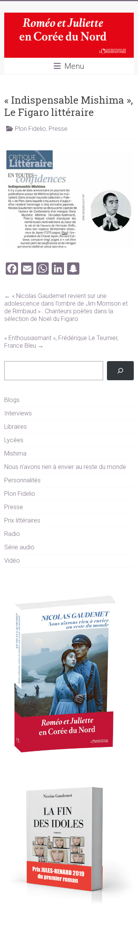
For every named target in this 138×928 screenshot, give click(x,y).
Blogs (12, 400)
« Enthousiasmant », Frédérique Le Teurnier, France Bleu (61, 341)
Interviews (18, 413)
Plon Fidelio (30, 128)
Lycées (13, 440)
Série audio (19, 547)
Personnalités (22, 480)
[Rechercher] (120, 370)
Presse (58, 128)
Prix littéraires (22, 520)
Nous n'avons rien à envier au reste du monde (65, 467)
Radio (12, 533)
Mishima (15, 453)
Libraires (15, 426)
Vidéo (12, 560)
